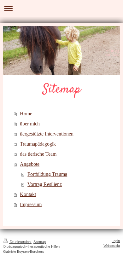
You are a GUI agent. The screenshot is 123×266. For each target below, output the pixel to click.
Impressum (31, 204)
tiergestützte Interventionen (46, 133)
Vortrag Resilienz (44, 184)
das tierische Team (38, 154)
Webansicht (111, 245)
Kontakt (28, 194)
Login (116, 241)
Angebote (29, 164)
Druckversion (20, 242)
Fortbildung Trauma (47, 174)
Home (26, 113)
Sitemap (39, 242)
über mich (30, 123)
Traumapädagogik (38, 144)
